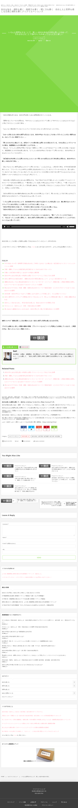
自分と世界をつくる (7, 693)
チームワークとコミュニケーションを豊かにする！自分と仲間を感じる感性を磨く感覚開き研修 (28, 723)
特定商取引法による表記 (31, 805)
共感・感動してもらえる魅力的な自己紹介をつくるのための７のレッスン (28, 269)
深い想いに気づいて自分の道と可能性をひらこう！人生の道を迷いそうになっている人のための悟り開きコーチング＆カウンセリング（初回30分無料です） (39, 418)
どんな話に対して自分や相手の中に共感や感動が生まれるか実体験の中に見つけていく (26, 469)
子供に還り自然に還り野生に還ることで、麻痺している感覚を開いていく (25, 479)
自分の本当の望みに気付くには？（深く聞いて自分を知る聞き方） (20, 650)
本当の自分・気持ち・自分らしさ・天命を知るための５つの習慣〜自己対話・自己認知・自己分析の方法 (31, 660)
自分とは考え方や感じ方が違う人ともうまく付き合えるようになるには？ (22, 665)
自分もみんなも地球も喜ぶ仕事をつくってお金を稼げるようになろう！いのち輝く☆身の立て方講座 (34, 408)
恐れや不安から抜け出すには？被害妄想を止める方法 (17, 631)
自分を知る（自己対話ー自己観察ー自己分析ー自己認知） (46, 436)
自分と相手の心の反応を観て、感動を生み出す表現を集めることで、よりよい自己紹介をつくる (35, 279)
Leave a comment (39, 441)
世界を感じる (5, 689)
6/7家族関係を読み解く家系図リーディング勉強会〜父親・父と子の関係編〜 (23, 596)
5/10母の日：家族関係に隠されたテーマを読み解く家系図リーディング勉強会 (23, 599)
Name (4, 537)
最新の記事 (25, 347)
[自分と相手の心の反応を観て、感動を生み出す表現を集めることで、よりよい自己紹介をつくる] (44, 466)
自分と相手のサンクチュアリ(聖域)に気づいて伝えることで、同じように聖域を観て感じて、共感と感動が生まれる (26, 489)
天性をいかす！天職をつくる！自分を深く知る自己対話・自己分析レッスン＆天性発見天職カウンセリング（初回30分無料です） (38, 411)
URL (4, 549)
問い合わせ (64, 802)
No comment (26, 441)
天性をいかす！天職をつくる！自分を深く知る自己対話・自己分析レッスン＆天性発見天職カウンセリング (31, 715)
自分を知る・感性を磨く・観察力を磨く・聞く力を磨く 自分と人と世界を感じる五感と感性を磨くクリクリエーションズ (37, 10)
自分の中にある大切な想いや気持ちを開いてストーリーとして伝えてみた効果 (29, 276)
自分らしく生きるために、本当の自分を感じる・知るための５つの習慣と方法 (29, 303)
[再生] (5, 227)
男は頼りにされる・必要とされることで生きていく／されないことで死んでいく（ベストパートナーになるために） (34, 655)
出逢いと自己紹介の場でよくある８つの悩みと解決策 (21, 273)
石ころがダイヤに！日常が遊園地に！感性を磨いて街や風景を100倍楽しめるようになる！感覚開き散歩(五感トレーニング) (36, 719)
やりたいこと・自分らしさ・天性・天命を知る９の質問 (22, 306)
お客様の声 (33, 802)
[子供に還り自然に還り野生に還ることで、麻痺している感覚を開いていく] (7, 477)
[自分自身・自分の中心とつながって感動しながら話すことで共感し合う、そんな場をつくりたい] (44, 477)
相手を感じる (5, 686)
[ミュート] (68, 227)
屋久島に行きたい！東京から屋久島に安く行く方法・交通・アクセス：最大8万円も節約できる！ (29, 646)
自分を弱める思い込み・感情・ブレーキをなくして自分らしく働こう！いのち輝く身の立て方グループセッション (39, 405)
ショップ (54, 802)
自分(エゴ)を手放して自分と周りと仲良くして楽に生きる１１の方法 (21, 593)
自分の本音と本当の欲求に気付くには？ (13, 636)
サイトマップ (10, 802)
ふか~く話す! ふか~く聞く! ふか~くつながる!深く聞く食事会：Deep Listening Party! (29, 422)
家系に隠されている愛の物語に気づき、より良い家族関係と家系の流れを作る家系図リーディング (29, 602)
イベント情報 (22, 802)
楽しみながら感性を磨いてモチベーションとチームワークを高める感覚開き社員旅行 (25, 727)
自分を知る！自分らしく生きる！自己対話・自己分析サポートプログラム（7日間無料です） (32, 415)
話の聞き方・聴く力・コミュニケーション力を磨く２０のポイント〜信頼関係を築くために (27, 641)
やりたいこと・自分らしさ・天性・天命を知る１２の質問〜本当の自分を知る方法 (25, 627)
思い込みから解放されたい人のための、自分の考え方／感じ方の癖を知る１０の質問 (31, 309)
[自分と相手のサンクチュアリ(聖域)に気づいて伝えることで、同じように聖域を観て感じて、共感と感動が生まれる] (7, 487)
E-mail (4, 543)
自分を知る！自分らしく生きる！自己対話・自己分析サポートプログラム (22, 712)
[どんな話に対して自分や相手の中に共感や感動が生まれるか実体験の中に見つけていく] (7, 466)
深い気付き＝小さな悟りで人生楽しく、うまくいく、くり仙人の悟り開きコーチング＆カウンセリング (30, 731)
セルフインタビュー (39, 38)
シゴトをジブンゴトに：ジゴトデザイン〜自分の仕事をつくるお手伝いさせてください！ (27, 577)
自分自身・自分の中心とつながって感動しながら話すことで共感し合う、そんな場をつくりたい (35, 294)
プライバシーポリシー (47, 805)
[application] (39, 227)
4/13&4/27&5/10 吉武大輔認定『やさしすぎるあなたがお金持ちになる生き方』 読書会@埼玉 (28, 605)
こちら (33, 247)
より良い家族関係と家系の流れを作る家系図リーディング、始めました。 (22, 574)
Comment (5, 524)
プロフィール (44, 802)
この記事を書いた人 (11, 347)
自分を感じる (25, 436)
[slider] (72, 226)
